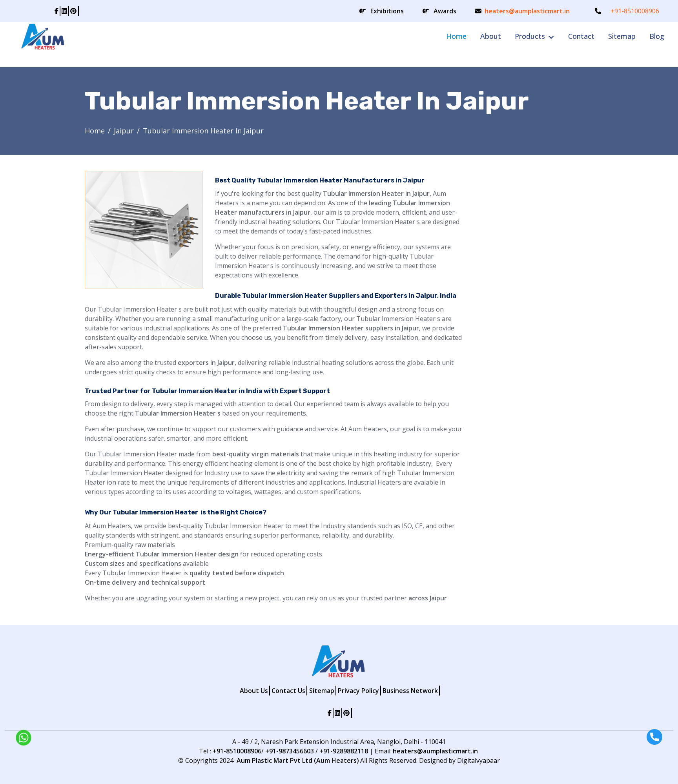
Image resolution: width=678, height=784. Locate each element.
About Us (254, 690)
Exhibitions (387, 11)
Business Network (410, 690)
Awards (445, 11)
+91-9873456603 (289, 751)
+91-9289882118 (343, 751)
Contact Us (288, 690)
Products (530, 36)
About (490, 36)
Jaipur (124, 130)
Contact (581, 36)
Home (456, 36)
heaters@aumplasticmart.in (527, 11)
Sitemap (622, 36)
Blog (656, 36)
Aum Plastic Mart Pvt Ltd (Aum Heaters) (298, 760)
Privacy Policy (358, 690)
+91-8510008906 (635, 11)
